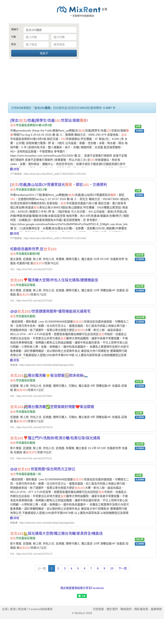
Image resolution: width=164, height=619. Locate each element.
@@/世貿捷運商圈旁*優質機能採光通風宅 (50, 311)
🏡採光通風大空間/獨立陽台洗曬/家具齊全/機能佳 (56, 534)
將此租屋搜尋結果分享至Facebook (82, 588)
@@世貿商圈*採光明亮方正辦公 (42, 469)
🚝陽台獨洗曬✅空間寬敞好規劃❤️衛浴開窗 (52, 407)
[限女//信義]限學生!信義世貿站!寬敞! (49, 121)
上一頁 (41, 568)
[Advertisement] (120, 53)
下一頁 (122, 568)
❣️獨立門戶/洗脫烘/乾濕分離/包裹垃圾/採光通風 (55, 438)
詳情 (16, 169)
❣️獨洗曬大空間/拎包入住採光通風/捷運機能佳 (54, 280)
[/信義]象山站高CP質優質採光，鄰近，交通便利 (58, 185)
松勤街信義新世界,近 (33, 249)
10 (111, 568)
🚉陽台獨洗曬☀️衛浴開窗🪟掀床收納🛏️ (49, 376)
